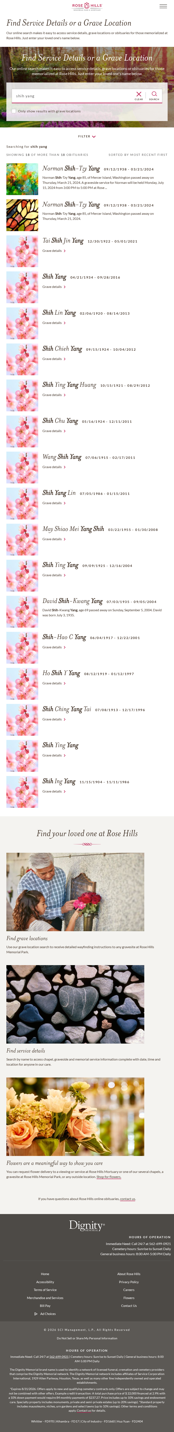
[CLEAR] (138, 94)
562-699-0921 (160, 1244)
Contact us (84, 1410)
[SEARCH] (154, 93)
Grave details (52, 250)
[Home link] (87, 6)
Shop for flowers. (109, 1177)
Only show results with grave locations (49, 111)
